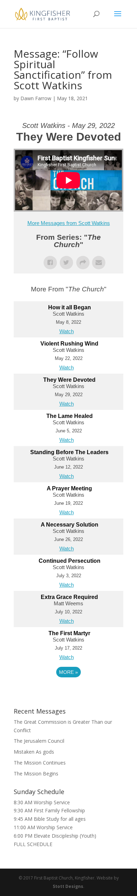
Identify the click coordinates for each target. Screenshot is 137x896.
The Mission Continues (40, 762)
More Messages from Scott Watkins (68, 223)
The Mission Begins (36, 773)
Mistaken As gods (34, 751)
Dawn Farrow (35, 98)
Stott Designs (68, 886)
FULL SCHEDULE (33, 844)
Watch (66, 331)
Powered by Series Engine (68, 691)
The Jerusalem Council (39, 740)
